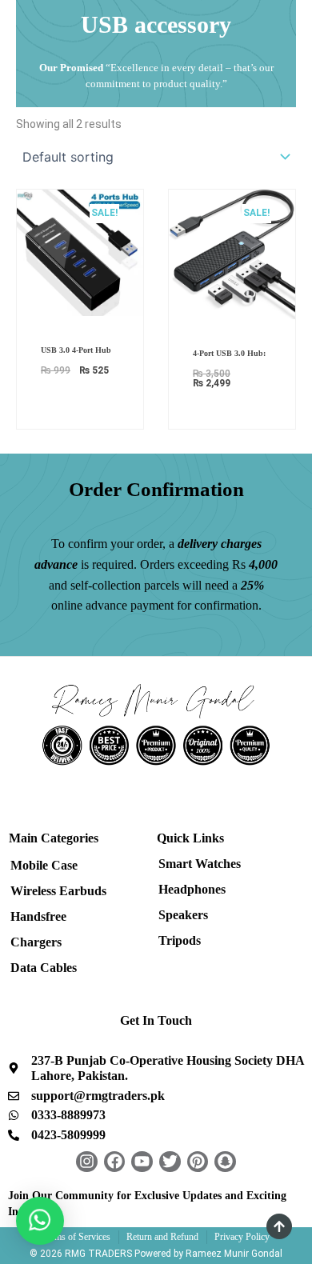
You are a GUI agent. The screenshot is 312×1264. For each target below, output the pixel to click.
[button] (40, 1221)
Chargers (36, 942)
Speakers (183, 915)
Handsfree (38, 916)
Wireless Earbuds (58, 891)
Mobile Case (44, 865)
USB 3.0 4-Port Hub (76, 350)
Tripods (179, 940)
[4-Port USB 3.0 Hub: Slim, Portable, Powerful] (232, 253)
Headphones (192, 889)
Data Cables (43, 967)
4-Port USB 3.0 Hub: (229, 353)
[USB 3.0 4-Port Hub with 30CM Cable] (80, 251)
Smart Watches (199, 863)
